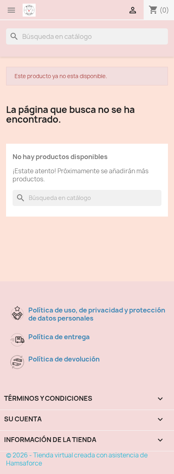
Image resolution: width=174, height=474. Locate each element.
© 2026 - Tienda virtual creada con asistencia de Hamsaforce (77, 459)
